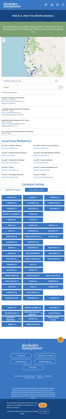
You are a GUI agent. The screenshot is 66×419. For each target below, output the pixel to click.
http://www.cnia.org (8, 155)
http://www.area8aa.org (41, 155)
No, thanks (43, 411)
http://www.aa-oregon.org (10, 170)
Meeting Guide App (45, 361)
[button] (24, 55)
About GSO (40, 376)
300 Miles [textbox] (6, 87)
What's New (33, 367)
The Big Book (21, 355)
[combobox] (30, 87)
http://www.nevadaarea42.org (43, 177)
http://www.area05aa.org (10, 148)
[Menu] (57, 5)
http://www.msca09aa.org (10, 163)
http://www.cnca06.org (41, 148)
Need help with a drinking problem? (25, 376)
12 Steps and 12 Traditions (45, 355)
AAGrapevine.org (20, 361)
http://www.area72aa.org (42, 170)
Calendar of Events (30, 378)
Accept (42, 405)
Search (63, 5)
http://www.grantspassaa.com (11, 112)
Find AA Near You (46, 5)
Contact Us (40, 378)
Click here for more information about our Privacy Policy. (22, 412)
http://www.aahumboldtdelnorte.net (13, 101)
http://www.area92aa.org (10, 177)
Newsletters (48, 376)
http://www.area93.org (41, 163)
